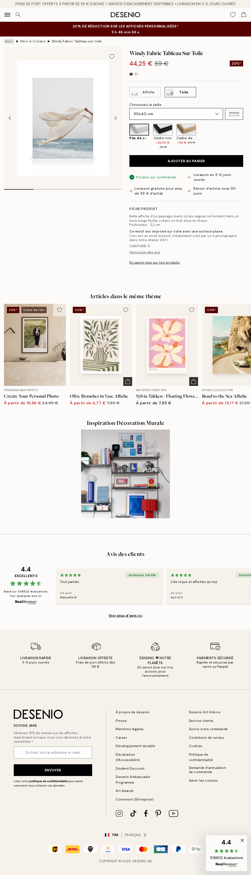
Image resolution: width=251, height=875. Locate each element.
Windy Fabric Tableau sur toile (77, 41)
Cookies (195, 746)
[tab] (18, 188)
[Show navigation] (7, 15)
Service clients (201, 721)
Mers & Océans (33, 41)
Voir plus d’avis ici (125, 615)
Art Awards (125, 791)
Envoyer (53, 770)
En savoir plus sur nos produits (154, 262)
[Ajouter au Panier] (127, 381)
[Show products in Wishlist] (232, 15)
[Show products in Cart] (243, 15)
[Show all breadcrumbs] (9, 41)
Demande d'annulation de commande (207, 770)
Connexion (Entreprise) (135, 799)
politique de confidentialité (48, 781)
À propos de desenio (133, 712)
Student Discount (130, 768)
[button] (234, 114)
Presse (121, 721)
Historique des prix (144, 252)
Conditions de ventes (206, 738)
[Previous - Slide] (10, 118)
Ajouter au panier (186, 161)
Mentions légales (130, 729)
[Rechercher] (18, 15)
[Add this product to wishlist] (112, 56)
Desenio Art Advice (204, 712)
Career (121, 738)
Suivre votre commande (208, 729)
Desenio (140, 861)
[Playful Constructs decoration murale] (125, 474)
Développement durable (135, 746)
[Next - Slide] (116, 118)
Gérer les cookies (203, 780)
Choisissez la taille (145, 104)
